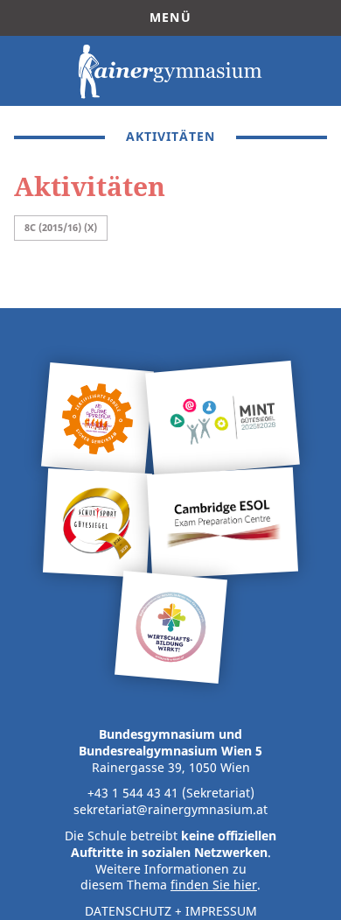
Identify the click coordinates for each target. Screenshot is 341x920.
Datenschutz (128, 911)
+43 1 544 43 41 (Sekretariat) (170, 793)
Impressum (221, 911)
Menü (170, 17)
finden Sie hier (213, 885)
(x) (90, 227)
